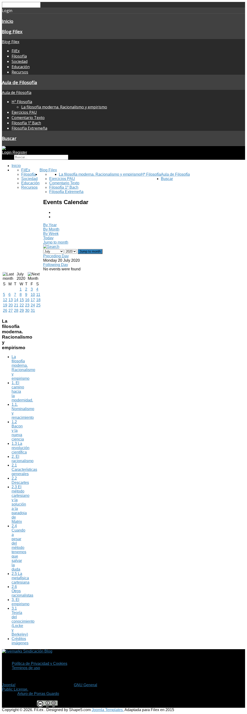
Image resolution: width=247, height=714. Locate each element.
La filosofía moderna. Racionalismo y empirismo (64, 107)
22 (22, 305)
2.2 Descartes (20, 480)
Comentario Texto (28, 117)
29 (22, 310)
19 (5, 305)
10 (33, 295)
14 (16, 300)
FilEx (16, 50)
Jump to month (55, 242)
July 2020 (21, 276)
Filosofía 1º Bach (26, 123)
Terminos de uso (26, 668)
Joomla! (8, 685)
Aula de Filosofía (19, 82)
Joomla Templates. (108, 710)
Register (20, 152)
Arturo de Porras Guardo (38, 694)
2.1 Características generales (24, 469)
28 (16, 310)
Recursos (20, 72)
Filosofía (19, 56)
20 (10, 305)
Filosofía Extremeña (29, 128)
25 (38, 305)
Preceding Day (56, 256)
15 (22, 300)
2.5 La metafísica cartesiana (20, 578)
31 (33, 310)
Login (7, 152)
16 (27, 300)
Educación (21, 66)
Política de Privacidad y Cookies (39, 663)
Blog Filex (12, 31)
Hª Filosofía (22, 101)
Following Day (55, 265)
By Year (50, 225)
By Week (51, 234)
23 (27, 305)
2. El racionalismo (23, 458)
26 (5, 310)
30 (27, 310)
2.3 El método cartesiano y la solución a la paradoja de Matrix (20, 504)
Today (48, 238)
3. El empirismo (20, 602)
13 (10, 300)
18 (38, 300)
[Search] (51, 247)
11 (38, 295)
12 (5, 300)
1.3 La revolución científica (20, 447)
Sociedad (19, 61)
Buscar (9, 138)
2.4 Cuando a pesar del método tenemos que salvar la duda (19, 547)
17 (33, 300)
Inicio (7, 21)
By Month (51, 229)
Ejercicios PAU (24, 112)
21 (16, 305)
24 (33, 305)
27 (10, 310)
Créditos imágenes (20, 641)
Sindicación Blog (37, 651)
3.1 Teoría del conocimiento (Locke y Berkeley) (23, 621)
